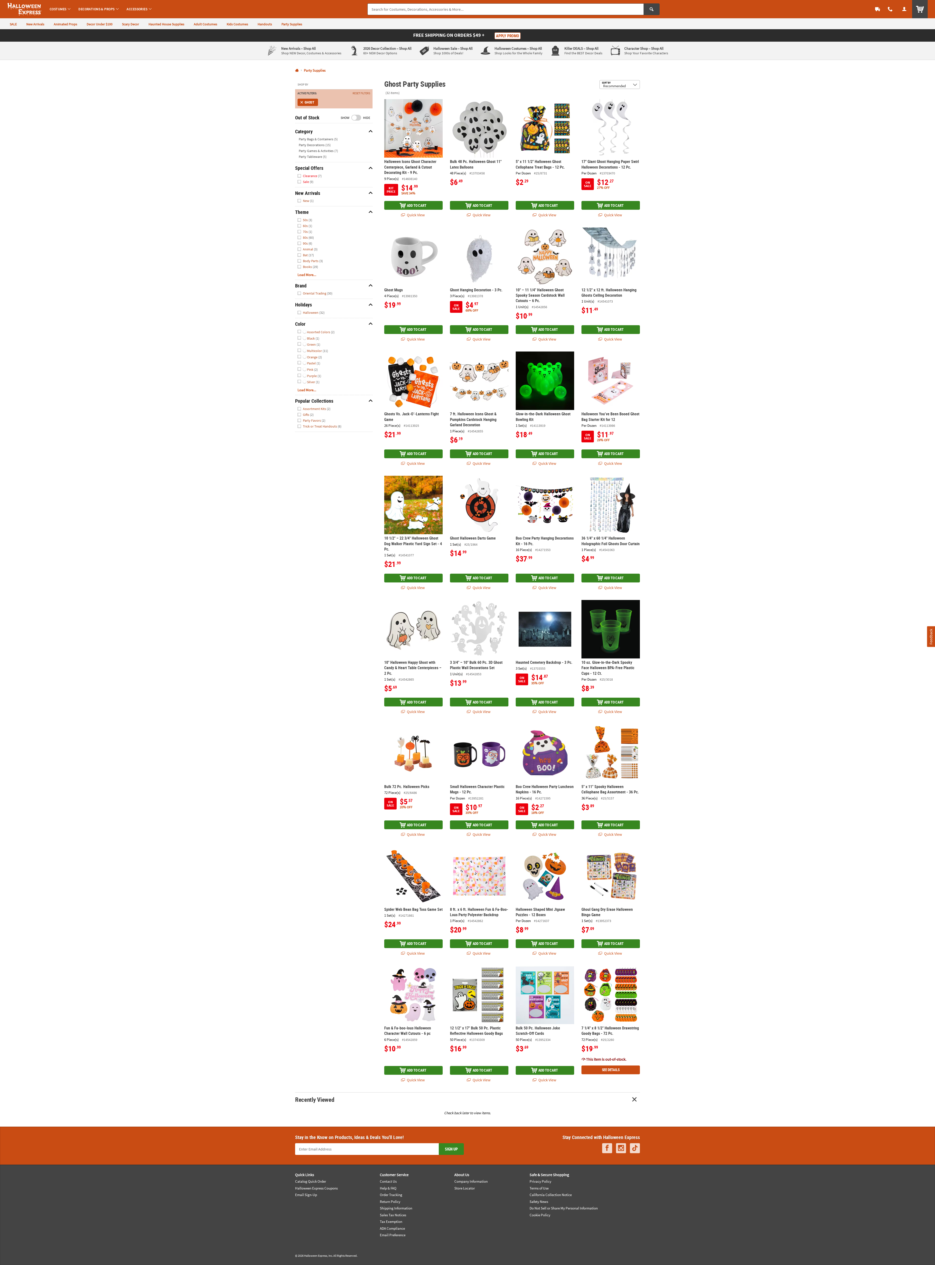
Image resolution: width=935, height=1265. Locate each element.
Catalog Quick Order (310, 1181)
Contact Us (388, 1181)
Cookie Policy (540, 1215)
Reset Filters (361, 93)
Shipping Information (396, 1208)
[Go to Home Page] (297, 70)
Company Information (471, 1181)
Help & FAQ (388, 1188)
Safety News (539, 1201)
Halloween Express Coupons (316, 1188)
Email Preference (392, 1235)
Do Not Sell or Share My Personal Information (564, 1208)
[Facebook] (607, 1148)
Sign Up (451, 1149)
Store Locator (464, 1188)
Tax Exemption (391, 1221)
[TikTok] (635, 1148)
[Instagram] (621, 1148)
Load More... (307, 274)
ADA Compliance (392, 1228)
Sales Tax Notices (393, 1215)
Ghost (309, 102)
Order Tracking (391, 1194)
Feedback (930, 636)
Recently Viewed (314, 1099)
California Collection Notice (551, 1194)
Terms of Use (539, 1188)
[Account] (904, 9)
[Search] (652, 9)
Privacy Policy (540, 1181)
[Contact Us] (890, 9)
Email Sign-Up (306, 1194)
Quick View (415, 214)
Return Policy (390, 1201)
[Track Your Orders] (877, 9)
